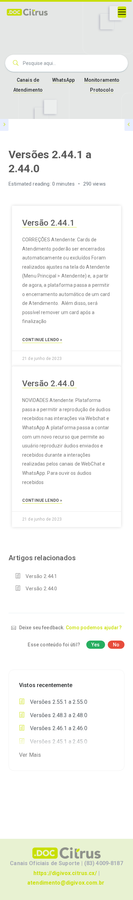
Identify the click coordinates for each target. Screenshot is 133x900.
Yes (95, 644)
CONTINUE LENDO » (42, 339)
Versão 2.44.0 (49, 383)
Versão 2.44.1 (49, 223)
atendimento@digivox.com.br (65, 882)
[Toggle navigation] (122, 12)
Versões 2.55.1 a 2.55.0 (58, 702)
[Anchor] (81, 222)
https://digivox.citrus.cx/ (65, 873)
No (116, 644)
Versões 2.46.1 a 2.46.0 (58, 728)
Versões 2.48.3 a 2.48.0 (58, 715)
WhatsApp (63, 80)
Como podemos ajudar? (94, 627)
